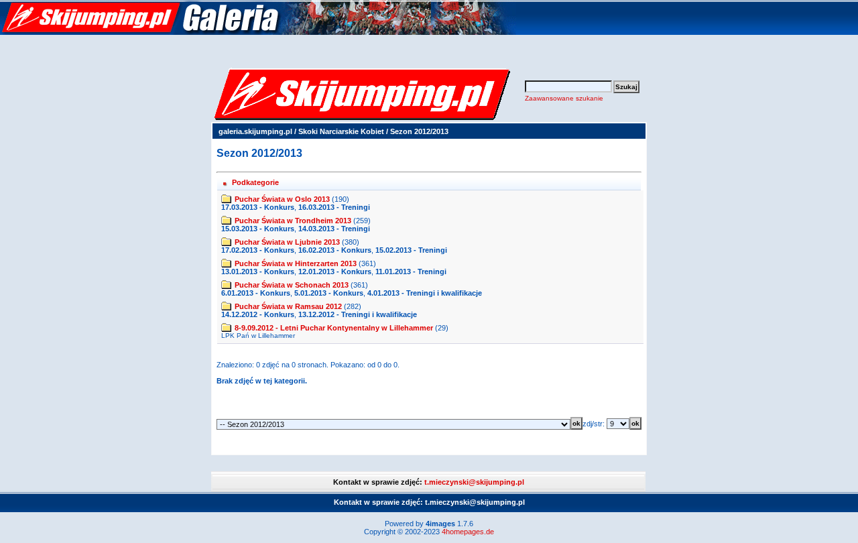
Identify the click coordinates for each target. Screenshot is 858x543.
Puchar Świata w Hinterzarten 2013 (296, 263)
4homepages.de (468, 532)
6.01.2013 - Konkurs (255, 293)
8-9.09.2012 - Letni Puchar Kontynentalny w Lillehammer (334, 328)
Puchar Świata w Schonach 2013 (292, 285)
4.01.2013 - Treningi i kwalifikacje (424, 293)
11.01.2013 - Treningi (410, 271)
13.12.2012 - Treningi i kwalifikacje (357, 314)
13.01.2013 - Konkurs (257, 271)
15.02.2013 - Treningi (411, 250)
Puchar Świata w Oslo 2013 (282, 199)
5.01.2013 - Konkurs (328, 293)
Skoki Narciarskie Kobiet (341, 131)
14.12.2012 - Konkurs (257, 314)
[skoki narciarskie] (258, 32)
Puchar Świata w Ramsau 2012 (288, 306)
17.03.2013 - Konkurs (257, 207)
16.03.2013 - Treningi (334, 207)
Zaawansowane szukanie (564, 98)
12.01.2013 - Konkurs (334, 271)
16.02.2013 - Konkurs (334, 250)
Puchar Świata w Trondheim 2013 (293, 221)
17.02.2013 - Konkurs (257, 250)
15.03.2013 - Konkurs (257, 229)
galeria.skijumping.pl (255, 131)
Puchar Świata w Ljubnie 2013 (287, 242)
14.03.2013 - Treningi (334, 229)
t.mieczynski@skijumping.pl (474, 482)
